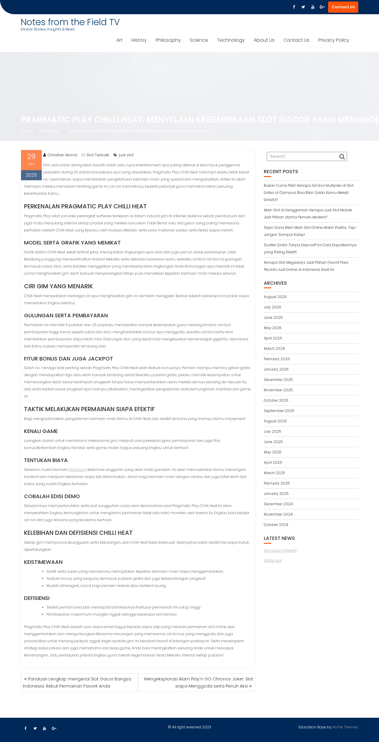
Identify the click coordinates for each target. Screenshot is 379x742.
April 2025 (273, 462)
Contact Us (343, 7)
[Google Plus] (322, 7)
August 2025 (275, 421)
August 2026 (275, 296)
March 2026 (274, 348)
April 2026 (273, 338)
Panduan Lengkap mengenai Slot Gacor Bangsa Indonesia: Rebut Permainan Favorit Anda (77, 682)
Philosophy (168, 40)
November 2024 (278, 514)
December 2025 (278, 379)
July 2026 (272, 307)
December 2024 (278, 503)
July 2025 (272, 431)
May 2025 (273, 452)
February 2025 (277, 483)
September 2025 (279, 410)
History (139, 40)
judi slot (126, 155)
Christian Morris (62, 155)
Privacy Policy (333, 40)
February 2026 (277, 358)
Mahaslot (77, 469)
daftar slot (273, 560)
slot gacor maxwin (280, 550)
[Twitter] (303, 7)
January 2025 (276, 493)
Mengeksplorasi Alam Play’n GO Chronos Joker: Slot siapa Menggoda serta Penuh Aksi (198, 682)
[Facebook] (293, 7)
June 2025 (273, 441)
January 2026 (276, 369)
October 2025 (276, 400)
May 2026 (273, 327)
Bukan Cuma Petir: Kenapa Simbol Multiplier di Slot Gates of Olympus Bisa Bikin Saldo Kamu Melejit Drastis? (309, 192)
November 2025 (278, 389)
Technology (231, 40)
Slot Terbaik (97, 155)
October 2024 (276, 524)
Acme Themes (345, 727)
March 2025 (274, 472)
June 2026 (273, 317)
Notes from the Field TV (70, 22)
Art (119, 40)
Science (199, 40)
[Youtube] (312, 7)
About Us (264, 40)
